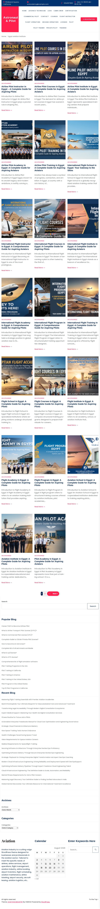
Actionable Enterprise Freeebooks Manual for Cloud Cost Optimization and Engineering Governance (40, 722)
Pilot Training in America (11, 675)
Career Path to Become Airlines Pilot (15, 626)
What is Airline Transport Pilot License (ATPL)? (19, 630)
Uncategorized (6, 83)
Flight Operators (32, 22)
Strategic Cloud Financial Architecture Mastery (20, 726)
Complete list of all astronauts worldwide (17, 648)
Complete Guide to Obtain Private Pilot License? (20, 639)
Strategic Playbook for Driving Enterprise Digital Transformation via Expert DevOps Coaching (37, 757)
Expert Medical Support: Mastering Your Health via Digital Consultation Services (32, 713)
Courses (54, 16)
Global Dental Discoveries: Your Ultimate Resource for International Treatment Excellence (36, 784)
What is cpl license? (9, 653)
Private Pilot (52, 28)
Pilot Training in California (11, 670)
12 (46, 863)
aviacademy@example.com (38, 4)
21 (54, 867)
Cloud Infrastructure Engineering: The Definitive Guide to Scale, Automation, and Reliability (36, 770)
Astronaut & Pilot (10, 19)
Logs (50, 11)
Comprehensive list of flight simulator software (20, 662)
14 (54, 863)
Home (24, 11)
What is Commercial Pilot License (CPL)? (17, 635)
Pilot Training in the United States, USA (16, 679)
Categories (6, 825)
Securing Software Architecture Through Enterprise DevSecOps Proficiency (30, 748)
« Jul (36, 878)
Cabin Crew (58, 11)
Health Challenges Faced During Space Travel (19, 735)
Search (4, 602)
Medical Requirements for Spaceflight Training (19, 744)
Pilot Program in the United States (15, 684)
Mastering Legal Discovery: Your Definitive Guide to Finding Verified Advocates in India (34, 779)
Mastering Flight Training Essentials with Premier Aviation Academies (28, 699)
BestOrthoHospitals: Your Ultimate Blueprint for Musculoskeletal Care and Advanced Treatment (38, 704)
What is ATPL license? (10, 657)
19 (46, 867)
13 (50, 863)
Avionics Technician (37, 11)
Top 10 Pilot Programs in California (15, 688)
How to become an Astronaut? (13, 644)
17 (37, 867)
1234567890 (68, 3)
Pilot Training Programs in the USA (15, 666)
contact (45, 16)
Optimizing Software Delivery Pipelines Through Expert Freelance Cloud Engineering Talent (36, 766)
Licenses (63, 22)
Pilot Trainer (39, 28)
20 (50, 867)
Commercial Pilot (31, 16)
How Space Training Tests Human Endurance (19, 730)
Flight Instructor (67, 16)
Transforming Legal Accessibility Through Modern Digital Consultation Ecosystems (33, 708)
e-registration (89, 19)
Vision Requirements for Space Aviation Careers (20, 739)
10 (37, 863)
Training (63, 28)
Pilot (71, 22)
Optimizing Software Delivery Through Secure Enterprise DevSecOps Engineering (33, 753)
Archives (5, 807)
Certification (71, 11)
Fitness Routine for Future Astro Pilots (16, 717)
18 (41, 867)
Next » (55, 594)
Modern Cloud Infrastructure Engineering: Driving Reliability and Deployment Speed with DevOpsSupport (42, 762)
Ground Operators (50, 22)
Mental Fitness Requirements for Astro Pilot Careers (21, 775)
